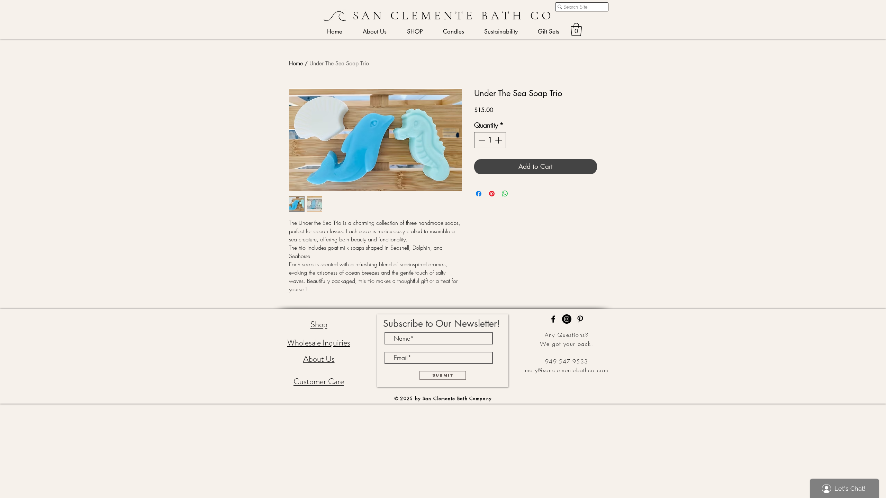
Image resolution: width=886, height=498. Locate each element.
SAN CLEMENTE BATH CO (453, 15)
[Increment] (499, 140)
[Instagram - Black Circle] (566, 319)
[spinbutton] (490, 140)
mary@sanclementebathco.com (566, 370)
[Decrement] (481, 140)
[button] (576, 29)
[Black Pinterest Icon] (580, 319)
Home (296, 63)
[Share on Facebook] (478, 194)
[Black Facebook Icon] (553, 319)
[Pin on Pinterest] (492, 194)
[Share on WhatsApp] (505, 194)
